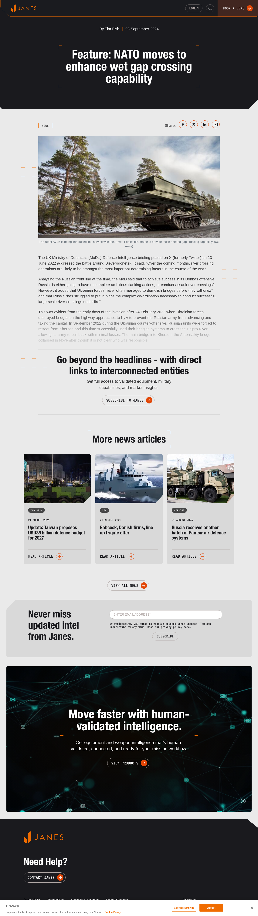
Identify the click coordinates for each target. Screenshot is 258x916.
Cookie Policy (112, 912)
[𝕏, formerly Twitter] (194, 124)
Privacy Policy (32, 899)
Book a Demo (233, 8)
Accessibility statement (85, 899)
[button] (210, 8)
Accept (211, 907)
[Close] (252, 908)
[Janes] (23, 8)
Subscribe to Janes (125, 400)
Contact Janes (41, 877)
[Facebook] (183, 124)
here (187, 627)
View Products (124, 763)
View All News (124, 585)
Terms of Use (56, 899)
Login (194, 8)
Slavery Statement (117, 899)
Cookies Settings (184, 907)
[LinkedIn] (205, 124)
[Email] (216, 124)
